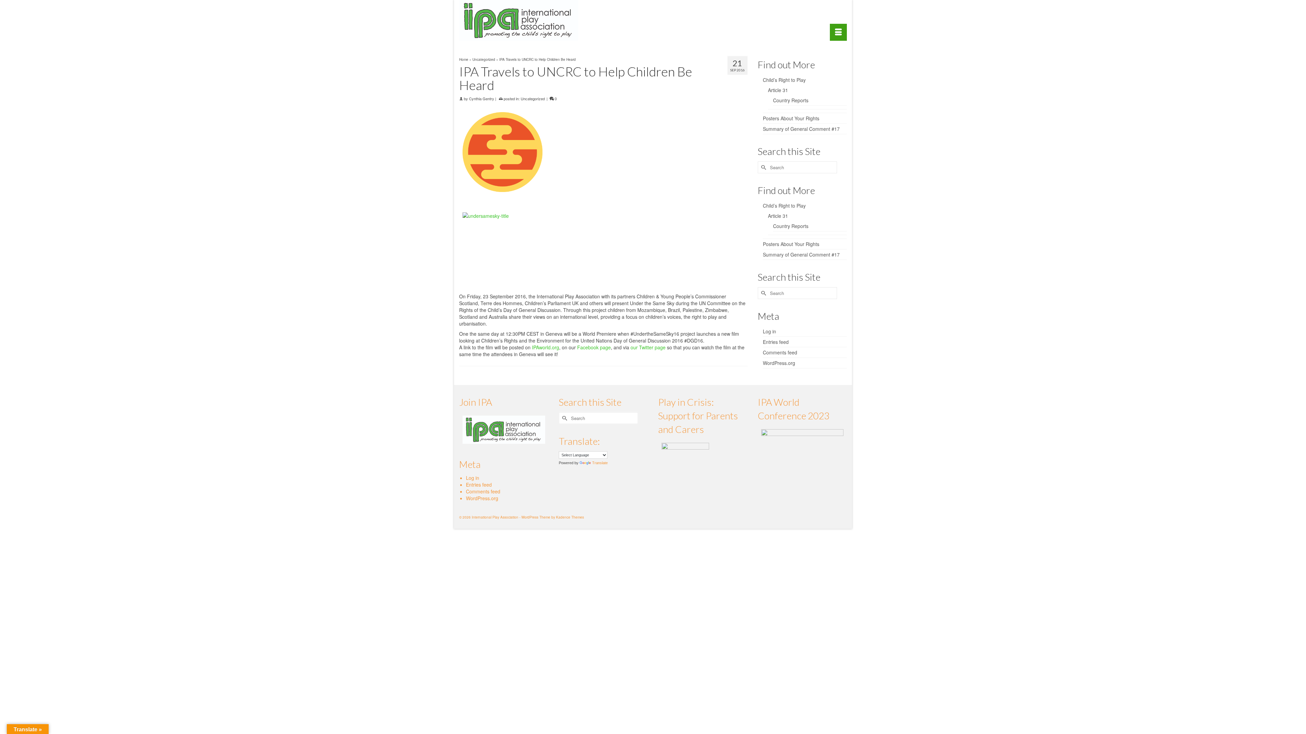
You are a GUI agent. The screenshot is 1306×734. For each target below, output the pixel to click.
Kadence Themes (570, 517)
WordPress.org (779, 363)
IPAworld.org (545, 347)
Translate (600, 463)
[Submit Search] (763, 167)
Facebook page (594, 347)
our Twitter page (648, 347)
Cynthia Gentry (481, 98)
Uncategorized (533, 98)
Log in (769, 331)
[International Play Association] (520, 20)
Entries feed (776, 341)
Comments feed (780, 352)
